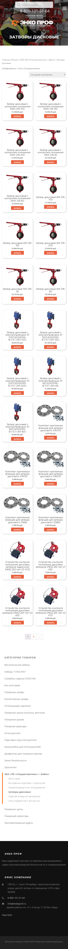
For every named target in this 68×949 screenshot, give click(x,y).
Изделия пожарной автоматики (24, 796)
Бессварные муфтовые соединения (26, 783)
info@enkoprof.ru (17, 903)
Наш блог (7, 914)
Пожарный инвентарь (16, 816)
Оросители (10, 767)
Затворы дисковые (19, 791)
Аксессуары (14, 778)
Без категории (12, 685)
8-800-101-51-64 (34, 10)
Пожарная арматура (15, 726)
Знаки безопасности (15, 760)
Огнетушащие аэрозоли (17, 705)
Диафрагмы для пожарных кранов (23, 753)
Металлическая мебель (17, 664)
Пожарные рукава (14, 719)
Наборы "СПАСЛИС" (15, 671)
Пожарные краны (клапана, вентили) (24, 712)
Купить (17, 116)
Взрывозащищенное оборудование (26, 787)
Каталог (15, 59)
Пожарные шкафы (14, 692)
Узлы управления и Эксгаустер (24, 800)
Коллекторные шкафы (16, 699)
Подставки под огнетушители (20, 739)
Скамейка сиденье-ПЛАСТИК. (20, 678)
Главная (6, 59)
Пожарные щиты (13, 809)
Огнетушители (12, 733)
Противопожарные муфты (18, 822)
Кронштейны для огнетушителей (22, 746)
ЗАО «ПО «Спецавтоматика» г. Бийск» (37, 59)
